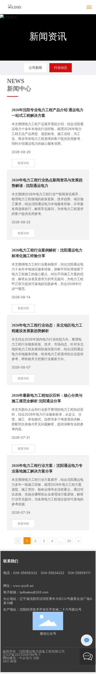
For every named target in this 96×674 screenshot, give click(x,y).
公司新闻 (35, 67)
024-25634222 (52, 573)
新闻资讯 (48, 36)
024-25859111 (79, 573)
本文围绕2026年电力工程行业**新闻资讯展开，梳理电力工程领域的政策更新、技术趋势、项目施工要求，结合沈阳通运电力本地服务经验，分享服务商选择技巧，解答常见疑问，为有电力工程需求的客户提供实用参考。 (47, 204)
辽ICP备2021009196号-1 (22, 655)
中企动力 (25, 658)
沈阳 (36, 658)
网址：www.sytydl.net (18, 586)
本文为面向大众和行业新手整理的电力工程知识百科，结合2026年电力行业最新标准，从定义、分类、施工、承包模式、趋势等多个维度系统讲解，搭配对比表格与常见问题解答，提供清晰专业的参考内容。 (47, 419)
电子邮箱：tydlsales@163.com (25, 592)
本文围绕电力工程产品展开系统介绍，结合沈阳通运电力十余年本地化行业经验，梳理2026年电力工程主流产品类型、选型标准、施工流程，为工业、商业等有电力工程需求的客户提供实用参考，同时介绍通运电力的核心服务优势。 (47, 133)
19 (69, 541)
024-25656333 (25, 573)
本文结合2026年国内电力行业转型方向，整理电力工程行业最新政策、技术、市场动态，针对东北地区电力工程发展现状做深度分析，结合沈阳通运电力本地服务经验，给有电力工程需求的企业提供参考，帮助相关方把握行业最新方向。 (47, 349)
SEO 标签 (10, 661)
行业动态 (60, 67)
